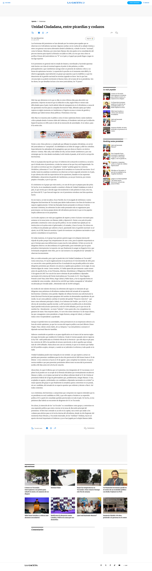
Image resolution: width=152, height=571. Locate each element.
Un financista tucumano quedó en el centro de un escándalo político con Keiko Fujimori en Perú (115, 490)
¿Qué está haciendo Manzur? (87, 515)
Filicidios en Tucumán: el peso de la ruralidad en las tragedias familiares (118, 172)
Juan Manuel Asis (38, 38)
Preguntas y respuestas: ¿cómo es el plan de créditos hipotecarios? (119, 163)
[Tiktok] (114, 565)
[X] (105, 565)
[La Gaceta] (76, 3)
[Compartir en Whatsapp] (43, 33)
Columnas (42, 21)
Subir (126, 565)
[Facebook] (110, 565)
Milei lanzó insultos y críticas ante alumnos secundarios (117, 112)
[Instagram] (101, 565)
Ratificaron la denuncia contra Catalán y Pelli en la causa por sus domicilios (62, 518)
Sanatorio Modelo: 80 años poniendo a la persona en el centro (119, 129)
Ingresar (147, 2)
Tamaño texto (38, 428)
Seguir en (89, 38)
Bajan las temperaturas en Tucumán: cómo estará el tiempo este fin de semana (88, 490)
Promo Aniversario (134, 2)
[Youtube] (119, 565)
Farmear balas (56, 488)
